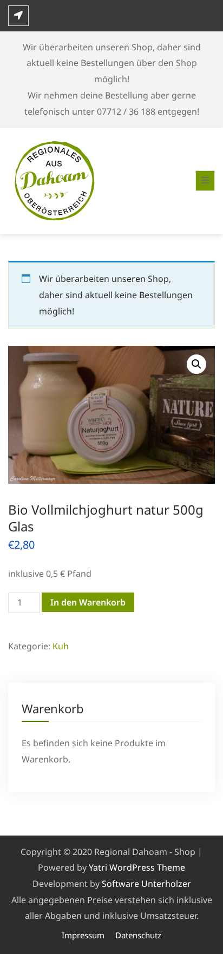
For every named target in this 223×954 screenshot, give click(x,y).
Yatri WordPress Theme (137, 867)
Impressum (83, 935)
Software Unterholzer (146, 884)
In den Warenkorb (88, 602)
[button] (196, 364)
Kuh (61, 646)
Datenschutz (138, 935)
